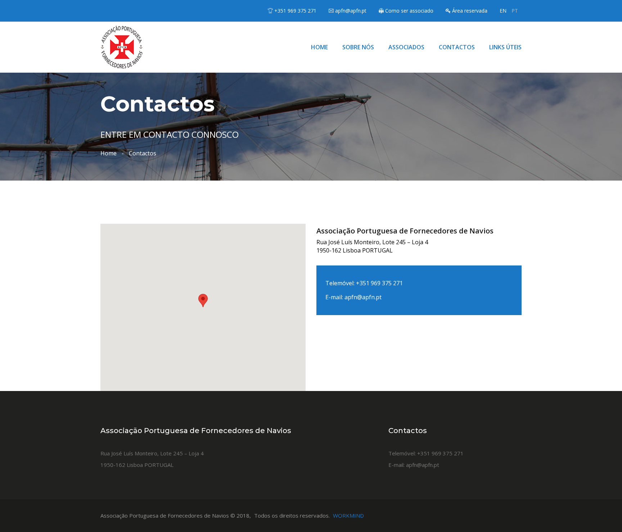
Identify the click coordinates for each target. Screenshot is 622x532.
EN (503, 10)
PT (514, 10)
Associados (406, 47)
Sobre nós (358, 47)
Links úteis (505, 47)
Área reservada (469, 10)
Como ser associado (409, 10)
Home (319, 47)
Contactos (457, 47)
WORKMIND (348, 515)
